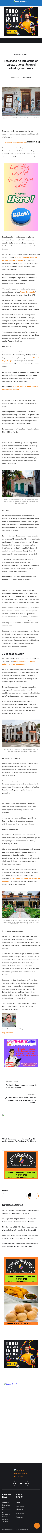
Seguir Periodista (8, 1033)
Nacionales (19, 55)
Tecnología (5, 1521)
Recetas (5, 1517)
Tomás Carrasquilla (27, 292)
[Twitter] (21, 1483)
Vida (26, 55)
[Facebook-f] (15, 1483)
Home (18, 1503)
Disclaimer (19, 1517)
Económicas (6, 1514)
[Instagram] (26, 1483)
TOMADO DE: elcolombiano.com (14, 142)
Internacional (6, 1505)
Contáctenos (20, 1513)
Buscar (5, 1190)
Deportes (5, 1519)
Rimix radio (6, 1529)
